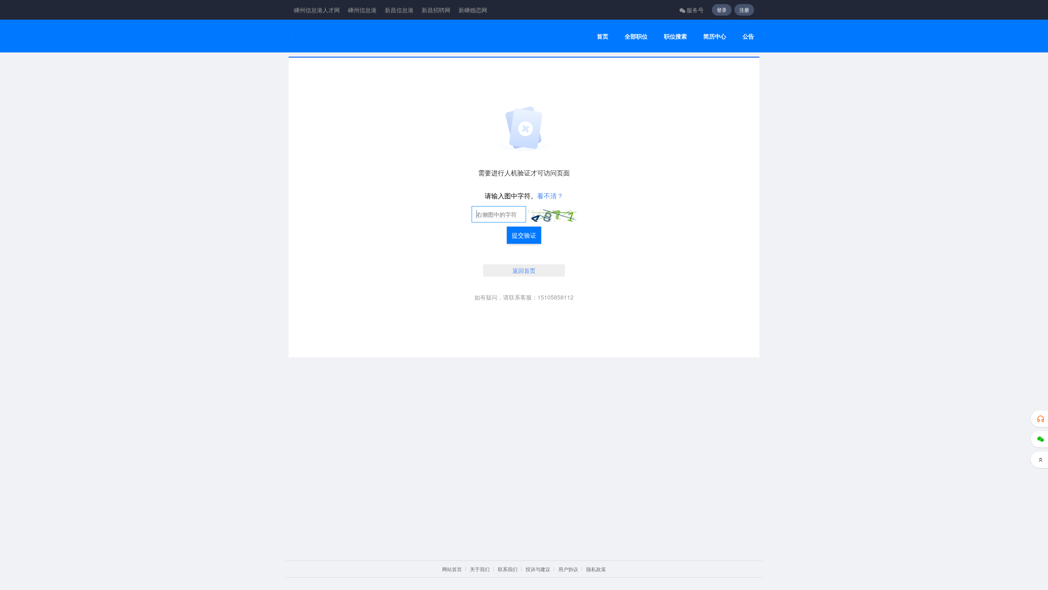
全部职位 (636, 36)
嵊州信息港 (362, 10)
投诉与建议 (538, 568)
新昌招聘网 (436, 10)
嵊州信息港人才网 (317, 10)
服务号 (695, 10)
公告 (748, 36)
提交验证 (524, 235)
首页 (602, 36)
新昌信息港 (399, 10)
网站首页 (452, 568)
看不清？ (550, 195)
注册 (744, 9)
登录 (722, 9)
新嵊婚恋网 (472, 10)
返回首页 (524, 270)
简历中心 (714, 36)
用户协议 (568, 568)
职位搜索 (675, 36)
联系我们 (507, 568)
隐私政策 (596, 568)
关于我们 (480, 568)
